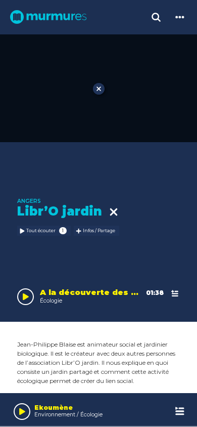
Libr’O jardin (63, 211)
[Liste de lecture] (180, 411)
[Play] (22, 411)
